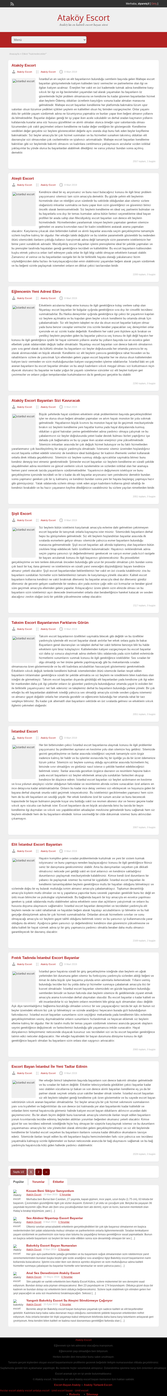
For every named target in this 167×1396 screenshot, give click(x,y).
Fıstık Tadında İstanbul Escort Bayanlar (45, 958)
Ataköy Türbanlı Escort (98, 1384)
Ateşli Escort (23, 178)
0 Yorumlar (65, 1194)
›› (46, 1171)
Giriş (154, 3)
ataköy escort (24, 1390)
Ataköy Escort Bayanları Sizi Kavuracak (46, 401)
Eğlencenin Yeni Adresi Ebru (36, 292)
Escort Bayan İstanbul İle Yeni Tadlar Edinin (49, 1067)
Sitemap (92, 1394)
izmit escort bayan (62, 1390)
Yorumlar (38, 1181)
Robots (74, 1394)
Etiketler (58, 1181)
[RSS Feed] (11, 3)
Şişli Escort (22, 514)
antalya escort (41, 1390)
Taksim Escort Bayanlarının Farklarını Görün (50, 623)
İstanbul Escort (25, 731)
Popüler (18, 1181)
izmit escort (81, 1390)
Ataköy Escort (83, 17)
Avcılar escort (8, 1390)
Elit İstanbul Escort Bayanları (37, 844)
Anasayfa (14, 54)
